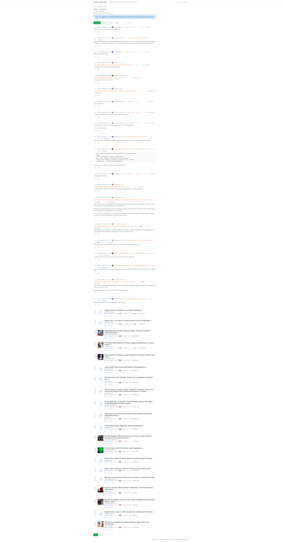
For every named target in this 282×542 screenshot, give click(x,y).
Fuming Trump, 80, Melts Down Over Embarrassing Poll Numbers (109, 186)
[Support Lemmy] (137, 2)
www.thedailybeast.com (110, 449)
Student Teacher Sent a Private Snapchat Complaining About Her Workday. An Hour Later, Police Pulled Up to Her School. (123, 199)
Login (180, 2)
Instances (167, 539)
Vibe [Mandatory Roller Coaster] (135, 37)
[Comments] (100, 471)
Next (95, 534)
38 (106, 409)
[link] (135, 27)
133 (107, 483)
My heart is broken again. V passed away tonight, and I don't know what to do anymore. (115, 90)
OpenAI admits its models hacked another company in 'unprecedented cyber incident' (114, 281)
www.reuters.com (108, 322)
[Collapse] (95, 27)
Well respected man (130, 173)
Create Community (130, 2)
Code (176, 539)
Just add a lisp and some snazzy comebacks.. (136, 136)
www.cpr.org (107, 381)
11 (106, 326)
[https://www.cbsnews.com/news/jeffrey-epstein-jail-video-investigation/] (100, 524)
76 (106, 443)
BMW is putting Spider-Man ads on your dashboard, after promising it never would (114, 226)
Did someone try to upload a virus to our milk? (136, 298)
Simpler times (128, 51)
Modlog (161, 539)
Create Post (120, 2)
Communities (112, 2)
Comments (104, 23)
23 (106, 507)
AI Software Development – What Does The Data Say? (107, 77)
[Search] (177, 2)
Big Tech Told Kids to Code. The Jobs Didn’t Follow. (139, 240)
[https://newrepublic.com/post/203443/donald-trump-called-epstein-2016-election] (100, 428)
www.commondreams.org (110, 334)
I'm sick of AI (128, 27)
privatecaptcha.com (109, 312)
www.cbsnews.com (109, 525)
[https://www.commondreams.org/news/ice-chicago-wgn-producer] (100, 438)
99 (106, 372)
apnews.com (107, 417)
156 (107, 338)
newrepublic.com (108, 427)
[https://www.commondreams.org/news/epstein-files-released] (100, 404)
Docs (172, 539)
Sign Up (185, 2)
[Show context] (133, 27)
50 (106, 453)
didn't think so (131, 101)
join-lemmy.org (183, 539)
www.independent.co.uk (110, 503)
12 (106, 396)
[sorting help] (129, 23)
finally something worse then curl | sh (142, 149)
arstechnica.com (108, 346)
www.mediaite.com (108, 368)
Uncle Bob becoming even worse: (141, 253)
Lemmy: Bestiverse (100, 2)
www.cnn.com (107, 491)
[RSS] (131, 23)
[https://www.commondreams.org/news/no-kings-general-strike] (100, 333)
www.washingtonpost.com (110, 479)
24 (106, 431)
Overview (97, 23)
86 (106, 350)
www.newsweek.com (109, 358)
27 (106, 384)
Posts (110, 23)
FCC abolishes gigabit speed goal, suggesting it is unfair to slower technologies (113, 64)
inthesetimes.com (108, 393)
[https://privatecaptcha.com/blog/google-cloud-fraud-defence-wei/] (100, 312)
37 (106, 529)
